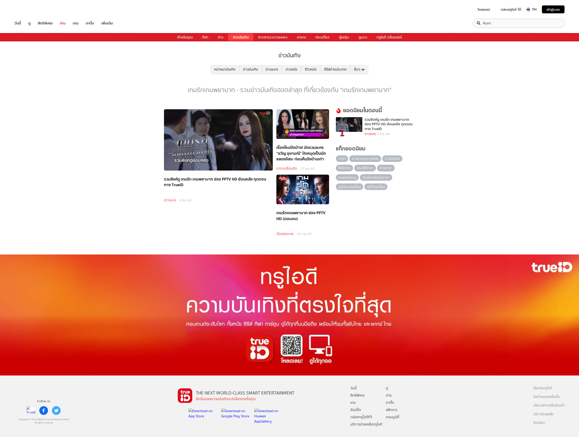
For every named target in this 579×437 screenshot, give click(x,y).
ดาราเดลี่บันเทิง (286, 168)
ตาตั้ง (90, 23)
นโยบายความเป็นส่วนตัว (549, 405)
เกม (75, 23)
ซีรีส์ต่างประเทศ (335, 69)
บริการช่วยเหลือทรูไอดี (366, 424)
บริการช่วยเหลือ (543, 414)
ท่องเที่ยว (322, 37)
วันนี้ (17, 23)
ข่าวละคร (272, 69)
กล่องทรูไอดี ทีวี (511, 9)
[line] (31, 410)
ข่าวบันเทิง (241, 37)
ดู (29, 23)
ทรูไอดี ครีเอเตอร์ (389, 37)
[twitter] (56, 410)
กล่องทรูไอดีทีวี (361, 417)
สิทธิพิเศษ (45, 23)
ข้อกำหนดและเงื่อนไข (546, 396)
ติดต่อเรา (539, 422)
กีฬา (205, 37)
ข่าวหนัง (291, 69)
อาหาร (301, 37)
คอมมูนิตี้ (392, 417)
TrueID (28, 9)
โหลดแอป (484, 9)
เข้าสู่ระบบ (553, 9)
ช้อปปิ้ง (355, 409)
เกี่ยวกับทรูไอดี (542, 388)
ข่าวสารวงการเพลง (272, 37)
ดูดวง (362, 37)
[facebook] (43, 410)
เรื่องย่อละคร (285, 233)
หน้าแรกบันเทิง (224, 69)
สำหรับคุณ (185, 37)
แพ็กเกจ (391, 409)
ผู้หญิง (344, 37)
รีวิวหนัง (311, 69)
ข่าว (220, 37)
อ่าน (63, 23)
